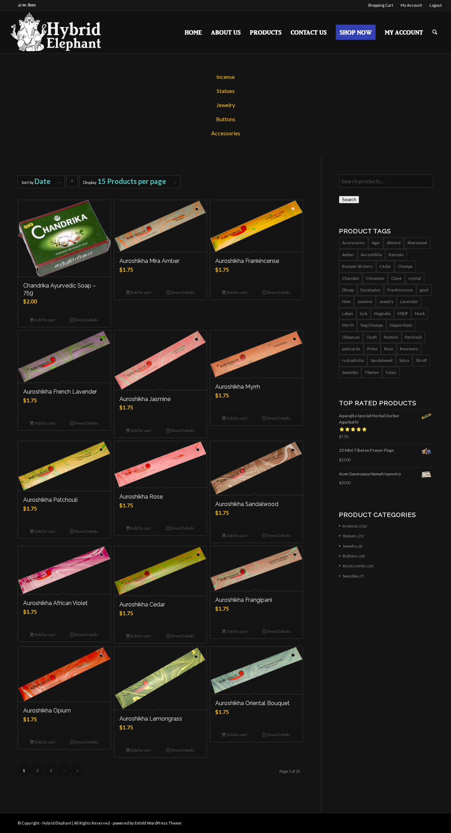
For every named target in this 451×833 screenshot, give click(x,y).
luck (363, 313)
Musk (420, 313)
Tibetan (372, 372)
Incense (225, 76)
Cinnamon (375, 278)
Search (349, 199)
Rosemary (409, 348)
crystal (414, 278)
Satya (404, 360)
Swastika (350, 372)
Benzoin (396, 254)
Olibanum (351, 337)
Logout (436, 5)
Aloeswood (417, 242)
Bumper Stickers (357, 266)
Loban (347, 313)
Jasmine (364, 301)
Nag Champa (371, 325)
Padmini (391, 337)
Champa (405, 266)
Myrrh (348, 325)
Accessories (225, 133)
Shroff (421, 360)
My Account (411, 5)
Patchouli (413, 337)
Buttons (225, 119)
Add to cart (44, 319)
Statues (226, 90)
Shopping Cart (380, 5)
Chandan (350, 278)
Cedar (385, 266)
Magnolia (382, 313)
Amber (348, 254)
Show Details (86, 319)
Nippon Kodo (401, 325)
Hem (346, 301)
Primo (372, 348)
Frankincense (400, 290)
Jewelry (225, 104)
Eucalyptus (370, 290)
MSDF (402, 313)
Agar (376, 242)
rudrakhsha (353, 360)
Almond (394, 242)
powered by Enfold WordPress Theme (147, 823)
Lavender (409, 301)
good (424, 290)
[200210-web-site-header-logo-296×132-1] (56, 32)
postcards (351, 348)
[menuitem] (380, 5)
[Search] (435, 32)
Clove (396, 278)
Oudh (371, 337)
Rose (388, 348)
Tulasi (390, 372)
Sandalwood (382, 360)
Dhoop (348, 290)
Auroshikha (371, 254)
